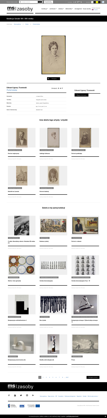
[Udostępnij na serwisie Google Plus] (59, 88)
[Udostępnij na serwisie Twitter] (61, 88)
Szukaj (39, 1)
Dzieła (27, 24)
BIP (56, 396)
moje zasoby (87, 9)
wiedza (60, 9)
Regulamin (79, 396)
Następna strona (93, 377)
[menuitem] (45, 8)
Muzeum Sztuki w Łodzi (12, 2)
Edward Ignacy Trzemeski (17, 87)
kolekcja (44, 9)
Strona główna (17, 24)
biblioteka (69, 9)
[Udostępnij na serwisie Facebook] (62, 88)
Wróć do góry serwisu (93, 396)
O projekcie (60, 396)
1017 (67, 377)
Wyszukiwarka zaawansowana (48, 2)
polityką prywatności (72, 416)
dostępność (78, 9)
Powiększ (54, 78)
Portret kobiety (36, 24)
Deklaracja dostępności (70, 396)
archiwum (53, 9)
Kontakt (84, 396)
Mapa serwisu (51, 396)
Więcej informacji (81, 95)
